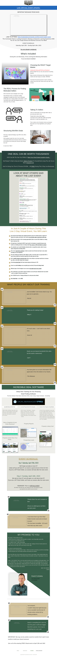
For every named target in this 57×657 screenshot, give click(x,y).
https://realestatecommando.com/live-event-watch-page (34, 37)
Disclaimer (32, 650)
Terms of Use (25, 650)
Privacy (18, 650)
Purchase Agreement (39, 650)
